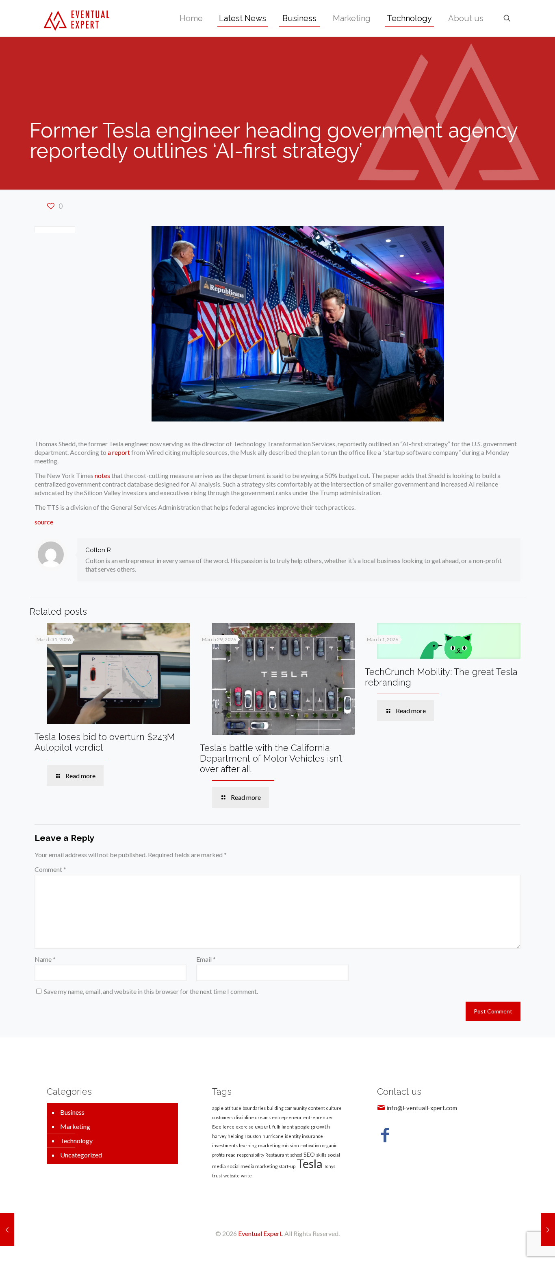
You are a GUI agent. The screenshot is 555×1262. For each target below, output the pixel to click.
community (296, 1108)
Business (72, 1112)
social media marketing (252, 1166)
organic (329, 1145)
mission (290, 1145)
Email (206, 959)
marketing (269, 1145)
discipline (244, 1117)
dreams (263, 1117)
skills (321, 1154)
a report (119, 452)
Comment (50, 869)
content (316, 1108)
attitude (233, 1108)
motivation (310, 1145)
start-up (287, 1166)
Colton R (98, 550)
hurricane (273, 1136)
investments (225, 1145)
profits (218, 1154)
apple (217, 1108)
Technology (76, 1140)
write (246, 1175)
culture (334, 1108)
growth (320, 1126)
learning (248, 1145)
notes (102, 475)
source (44, 522)
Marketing (75, 1126)
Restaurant (277, 1154)
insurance (312, 1136)
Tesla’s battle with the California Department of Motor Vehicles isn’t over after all (271, 758)
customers (222, 1117)
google (302, 1127)
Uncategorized (81, 1155)
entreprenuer (318, 1117)
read (231, 1154)
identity (293, 1136)
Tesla (310, 1163)
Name (45, 959)
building (275, 1108)
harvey (219, 1136)
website (231, 1175)
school (296, 1154)
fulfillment (283, 1126)
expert (263, 1126)
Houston (253, 1136)
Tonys (329, 1166)
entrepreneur (287, 1117)
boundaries (254, 1108)
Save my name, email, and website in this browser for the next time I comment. (151, 991)
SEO (309, 1154)
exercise (245, 1126)
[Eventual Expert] (77, 18)
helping (235, 1136)
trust (217, 1175)
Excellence (223, 1126)
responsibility (250, 1154)
